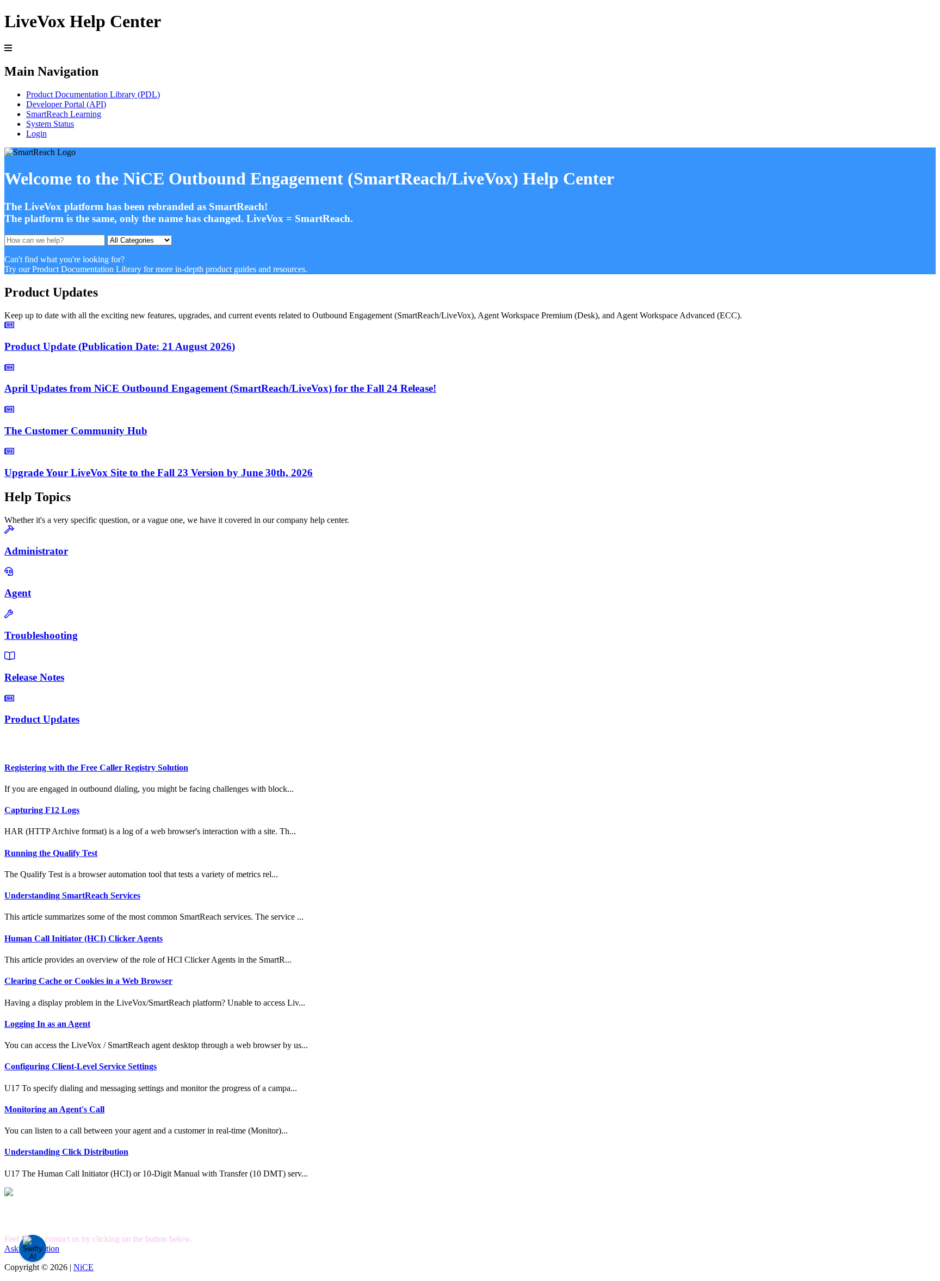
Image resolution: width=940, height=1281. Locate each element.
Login (36, 133)
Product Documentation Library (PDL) (93, 94)
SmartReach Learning (63, 114)
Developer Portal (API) (66, 104)
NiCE (83, 1267)
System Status (50, 123)
